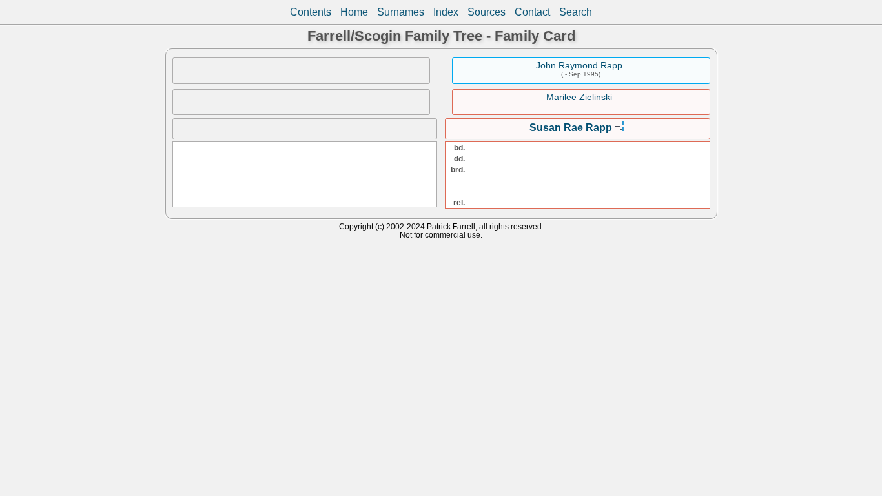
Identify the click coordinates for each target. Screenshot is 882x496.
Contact (532, 11)
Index (445, 11)
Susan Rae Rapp (570, 127)
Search (575, 11)
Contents (310, 11)
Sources (486, 11)
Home (354, 11)
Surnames (400, 11)
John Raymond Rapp (579, 65)
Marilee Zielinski (579, 97)
